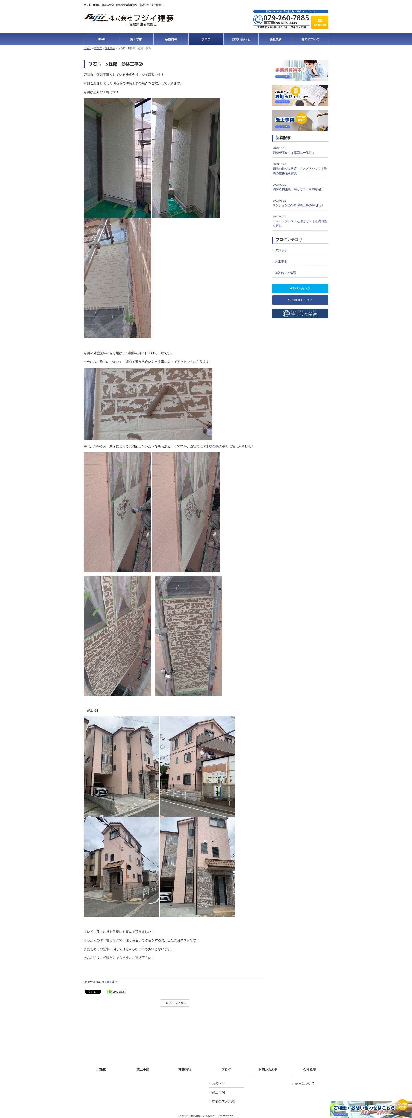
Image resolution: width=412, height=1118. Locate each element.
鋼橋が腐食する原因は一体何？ (294, 151)
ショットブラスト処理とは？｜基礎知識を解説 (300, 221)
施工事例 (110, 48)
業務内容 (184, 1069)
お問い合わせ (268, 1069)
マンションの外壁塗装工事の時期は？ (298, 203)
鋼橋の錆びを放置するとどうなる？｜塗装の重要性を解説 (300, 169)
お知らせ (281, 250)
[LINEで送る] (116, 991)
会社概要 (309, 1069)
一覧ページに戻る (175, 1003)
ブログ (98, 48)
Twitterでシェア (301, 288)
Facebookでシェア (301, 299)
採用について (305, 1083)
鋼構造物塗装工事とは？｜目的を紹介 (298, 187)
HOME (87, 48)
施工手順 (142, 1069)
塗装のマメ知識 (285, 272)
